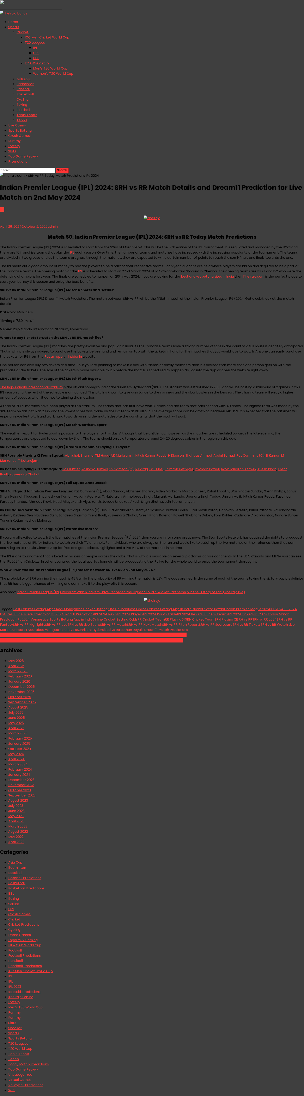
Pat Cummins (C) (250, 455)
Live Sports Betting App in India (67, 619)
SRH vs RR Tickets (246, 624)
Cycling (23, 99)
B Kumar (273, 455)
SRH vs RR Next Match (144, 624)
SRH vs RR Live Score (83, 624)
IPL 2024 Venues (30, 619)
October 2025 (19, 697)
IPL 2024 (277, 609)
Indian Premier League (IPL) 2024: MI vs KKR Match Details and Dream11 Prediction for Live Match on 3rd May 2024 (91, 640)
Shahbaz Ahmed (198, 455)
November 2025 (21, 691)
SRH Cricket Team (199, 619)
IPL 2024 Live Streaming (31, 614)
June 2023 (16, 810)
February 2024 (20, 769)
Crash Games (19, 135)
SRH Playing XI (225, 619)
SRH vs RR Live (56, 624)
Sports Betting (20, 130)
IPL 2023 (14, 986)
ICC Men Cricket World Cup (47, 37)
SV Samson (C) (121, 469)
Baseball (23, 89)
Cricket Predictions (23, 924)
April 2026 (16, 666)
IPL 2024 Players (130, 614)
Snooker (15, 1028)
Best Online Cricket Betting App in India (159, 609)
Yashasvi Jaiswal (94, 469)
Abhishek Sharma (79, 455)
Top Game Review (23, 156)
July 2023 (15, 805)
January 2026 (19, 681)
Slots (12, 151)
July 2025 (15, 712)
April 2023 (16, 821)
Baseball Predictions (24, 878)
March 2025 (18, 733)
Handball (15, 960)
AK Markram (121, 455)
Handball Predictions (25, 966)
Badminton (25, 84)
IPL (35, 47)
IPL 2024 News (105, 614)
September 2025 (22, 702)
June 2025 (16, 717)
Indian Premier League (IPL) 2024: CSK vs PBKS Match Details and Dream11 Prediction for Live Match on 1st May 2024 (93, 635)
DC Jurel (156, 469)
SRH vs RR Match (113, 624)
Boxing (22, 104)
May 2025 (16, 723)
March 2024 (18, 764)
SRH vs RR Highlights (29, 624)
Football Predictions (24, 955)
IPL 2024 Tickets (241, 614)
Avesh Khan (266, 469)
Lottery (14, 146)
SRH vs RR (244, 619)
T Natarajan (27, 460)
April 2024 (16, 759)
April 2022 (16, 842)
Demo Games (19, 934)
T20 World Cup (37, 63)
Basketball (25, 94)
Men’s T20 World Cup (50, 68)
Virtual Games (19, 1079)
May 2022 (16, 836)
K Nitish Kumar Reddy (149, 455)
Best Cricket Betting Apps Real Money (44, 609)
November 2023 (21, 785)
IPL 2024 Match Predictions (72, 614)
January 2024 (19, 774)
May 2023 (16, 816)
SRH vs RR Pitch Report (180, 624)
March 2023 (17, 826)
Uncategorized (20, 1074)
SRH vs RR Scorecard (215, 624)
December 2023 (21, 779)
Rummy (14, 140)
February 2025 (20, 738)
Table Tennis (27, 115)
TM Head (102, 455)
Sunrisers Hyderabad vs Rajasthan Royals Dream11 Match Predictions (132, 629)
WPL (11, 1090)
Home (13, 21)
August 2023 (18, 800)
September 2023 (22, 795)
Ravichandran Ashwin (238, 469)
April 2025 (16, 728)
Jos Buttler (71, 469)
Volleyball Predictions (25, 1085)
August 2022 (18, 831)
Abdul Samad (224, 455)
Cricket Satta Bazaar (208, 609)
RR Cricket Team (151, 619)
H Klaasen (176, 455)
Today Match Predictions (28, 1064)
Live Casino (17, 125)
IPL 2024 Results (190, 614)
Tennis (22, 120)
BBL (36, 58)
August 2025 (18, 707)
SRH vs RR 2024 (264, 619)
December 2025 (21, 686)
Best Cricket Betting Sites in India (101, 609)
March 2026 (18, 671)
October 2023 (19, 790)
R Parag (141, 469)
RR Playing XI (175, 619)
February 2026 (20, 676)
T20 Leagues (35, 42)
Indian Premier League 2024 (247, 609)
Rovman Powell (207, 469)
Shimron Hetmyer (179, 469)
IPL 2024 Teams (215, 614)
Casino (13, 903)
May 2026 (16, 660)
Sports (13, 27)
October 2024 (19, 748)
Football (23, 109)
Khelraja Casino (20, 997)
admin (53, 226)
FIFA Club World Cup (24, 945)
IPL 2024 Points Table (160, 614)
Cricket (23, 32)
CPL (36, 53)
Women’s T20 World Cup (53, 73)
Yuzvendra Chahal (24, 474)
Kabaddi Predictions (24, 991)
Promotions (17, 161)
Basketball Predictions (26, 888)
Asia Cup (24, 78)
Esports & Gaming (23, 940)
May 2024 (16, 754)
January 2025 (19, 743)
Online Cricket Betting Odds (115, 619)
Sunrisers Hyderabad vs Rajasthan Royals (44, 629)
